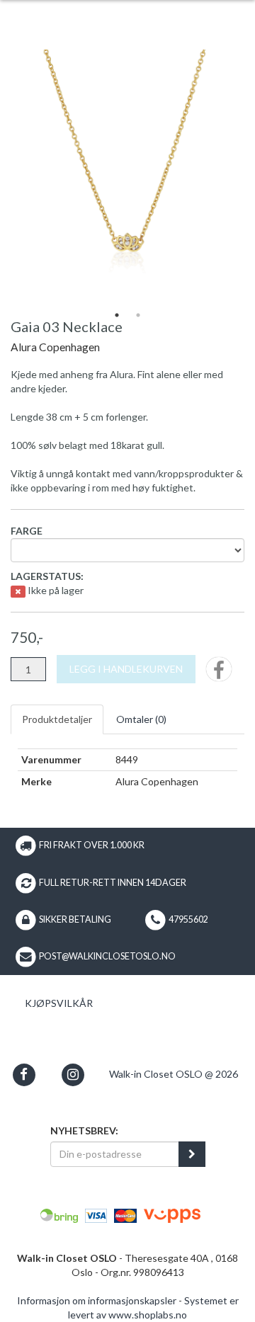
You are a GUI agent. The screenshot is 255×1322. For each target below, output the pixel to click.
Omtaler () (141, 719)
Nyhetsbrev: (84, 1130)
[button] (23, 1074)
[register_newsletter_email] (191, 1154)
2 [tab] (138, 315)
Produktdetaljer (57, 719)
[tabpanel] (127, 177)
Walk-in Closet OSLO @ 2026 (173, 1074)
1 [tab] (117, 315)
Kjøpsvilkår (59, 1003)
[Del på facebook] (219, 674)
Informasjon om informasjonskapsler (96, 1300)
